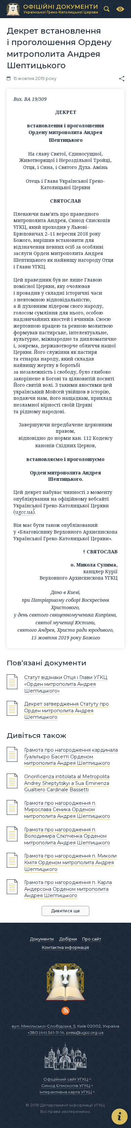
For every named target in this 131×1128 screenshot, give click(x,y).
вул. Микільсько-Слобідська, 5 (43, 1026)
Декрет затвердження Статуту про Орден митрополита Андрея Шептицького (66, 710)
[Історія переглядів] (120, 9)
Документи (42, 939)
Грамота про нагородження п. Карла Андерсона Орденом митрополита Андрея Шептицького (68, 889)
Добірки (68, 939)
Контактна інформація (65, 947)
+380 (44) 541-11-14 (46, 1032)
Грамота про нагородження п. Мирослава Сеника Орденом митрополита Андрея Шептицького (67, 809)
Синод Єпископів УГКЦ (65, 1085)
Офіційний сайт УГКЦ (65, 1079)
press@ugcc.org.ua (84, 1032)
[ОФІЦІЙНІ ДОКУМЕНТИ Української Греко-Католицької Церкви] (13, 9)
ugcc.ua (24, 512)
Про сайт (91, 939)
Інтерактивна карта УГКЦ (66, 1091)
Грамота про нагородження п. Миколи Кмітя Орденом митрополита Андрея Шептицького (70, 862)
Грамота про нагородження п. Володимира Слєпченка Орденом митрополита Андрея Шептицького (67, 836)
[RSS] (65, 1011)
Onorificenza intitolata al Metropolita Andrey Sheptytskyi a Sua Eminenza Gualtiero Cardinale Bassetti (67, 783)
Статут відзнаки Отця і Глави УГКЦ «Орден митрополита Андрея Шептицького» (65, 684)
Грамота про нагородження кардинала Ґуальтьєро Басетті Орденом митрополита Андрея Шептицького (71, 756)
